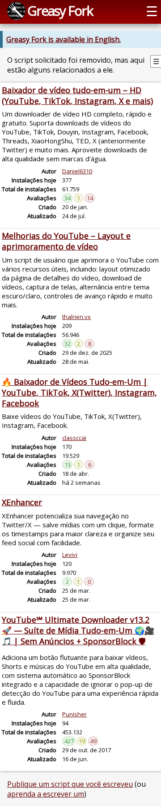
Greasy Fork (60, 10)
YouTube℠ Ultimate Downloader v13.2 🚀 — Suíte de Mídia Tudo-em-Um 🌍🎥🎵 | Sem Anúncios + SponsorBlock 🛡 (78, 630)
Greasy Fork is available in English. (63, 39)
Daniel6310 (77, 171)
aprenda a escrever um (45, 794)
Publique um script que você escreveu (70, 784)
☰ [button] (152, 11)
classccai (74, 438)
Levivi (69, 555)
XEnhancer (22, 502)
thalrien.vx (76, 317)
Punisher (74, 714)
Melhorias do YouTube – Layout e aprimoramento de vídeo (66, 241)
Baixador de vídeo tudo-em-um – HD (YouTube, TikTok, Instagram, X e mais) (77, 95)
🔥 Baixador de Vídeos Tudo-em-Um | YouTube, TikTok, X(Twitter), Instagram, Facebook (79, 392)
